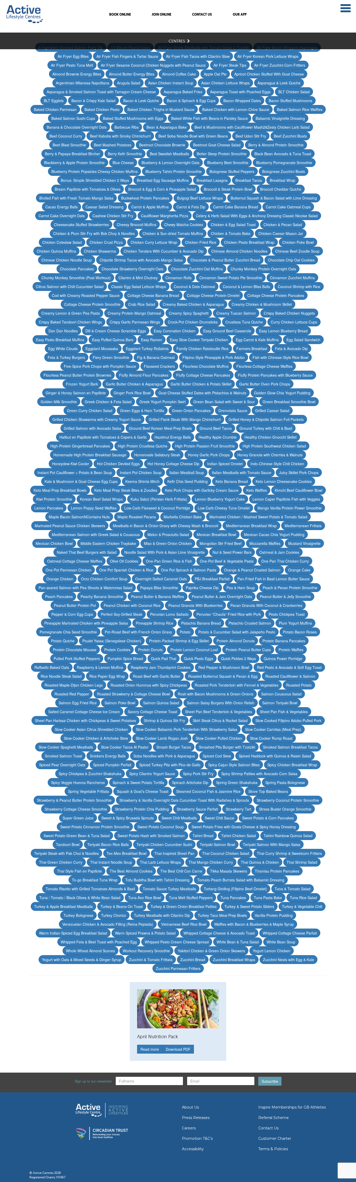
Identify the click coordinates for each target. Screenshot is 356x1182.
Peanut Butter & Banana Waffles (157, 596)
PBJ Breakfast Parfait (212, 578)
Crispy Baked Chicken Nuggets (289, 313)
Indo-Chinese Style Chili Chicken (277, 463)
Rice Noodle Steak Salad (61, 676)
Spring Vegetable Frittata (88, 791)
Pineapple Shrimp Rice (154, 623)
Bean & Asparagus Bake (166, 127)
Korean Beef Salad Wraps (101, 499)
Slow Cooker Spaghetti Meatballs (66, 747)
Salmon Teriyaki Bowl (279, 702)
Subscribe (270, 1081)
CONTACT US (202, 14)
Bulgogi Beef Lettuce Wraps (200, 198)
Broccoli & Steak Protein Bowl (228, 189)
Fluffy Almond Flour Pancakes (143, 375)
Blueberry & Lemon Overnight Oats (170, 162)
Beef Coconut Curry (66, 136)
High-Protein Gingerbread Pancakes (80, 446)
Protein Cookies (117, 649)
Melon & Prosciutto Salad (168, 534)
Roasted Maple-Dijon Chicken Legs (74, 685)
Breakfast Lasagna (212, 180)
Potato (185, 631)
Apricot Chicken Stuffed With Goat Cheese (269, 74)
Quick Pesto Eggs (198, 658)
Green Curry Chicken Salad (89, 410)
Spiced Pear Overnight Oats (62, 764)
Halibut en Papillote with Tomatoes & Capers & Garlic (103, 437)
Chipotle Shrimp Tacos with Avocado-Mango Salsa (141, 260)
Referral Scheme (273, 1117)
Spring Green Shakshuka (236, 782)
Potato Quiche (63, 640)
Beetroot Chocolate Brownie (162, 144)
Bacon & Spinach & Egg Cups (191, 100)
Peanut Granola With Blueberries (195, 605)
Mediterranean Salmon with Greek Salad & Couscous (96, 534)
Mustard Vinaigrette (304, 543)
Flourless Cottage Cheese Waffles (264, 366)
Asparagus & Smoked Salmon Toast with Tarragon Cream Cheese (101, 91)
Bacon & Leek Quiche (141, 100)
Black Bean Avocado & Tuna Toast (282, 153)
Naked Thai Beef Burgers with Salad (86, 552)
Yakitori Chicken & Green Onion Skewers (211, 950)
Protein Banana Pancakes (283, 640)
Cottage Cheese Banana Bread (153, 295)
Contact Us (268, 1128)
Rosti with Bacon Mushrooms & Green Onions (215, 693)
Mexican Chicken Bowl (54, 543)
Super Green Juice (78, 817)
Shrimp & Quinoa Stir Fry (164, 720)
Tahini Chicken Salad (238, 835)
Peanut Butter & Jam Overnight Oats (222, 596)
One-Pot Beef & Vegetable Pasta (227, 561)
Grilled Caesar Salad (272, 410)
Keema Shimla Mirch (142, 481)
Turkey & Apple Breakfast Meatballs (63, 906)
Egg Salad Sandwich (303, 339)
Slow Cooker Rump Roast (271, 738)
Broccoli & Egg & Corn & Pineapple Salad (162, 189)
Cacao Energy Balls (61, 206)
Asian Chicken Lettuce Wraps (225, 82)
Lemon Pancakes (48, 508)
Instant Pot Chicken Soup (141, 472)
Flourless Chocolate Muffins (206, 366)
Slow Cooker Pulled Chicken (219, 738)
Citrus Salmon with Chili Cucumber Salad (69, 286)
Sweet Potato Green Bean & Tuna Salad (77, 835)
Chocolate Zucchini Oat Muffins (197, 268)
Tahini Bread (203, 835)
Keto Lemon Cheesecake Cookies (284, 481)
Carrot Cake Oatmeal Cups (288, 206)
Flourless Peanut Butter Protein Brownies (77, 375)
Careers (189, 1128)
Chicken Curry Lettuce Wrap (154, 242)
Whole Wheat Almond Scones (90, 950)
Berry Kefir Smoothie (125, 153)
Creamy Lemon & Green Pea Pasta (70, 313)
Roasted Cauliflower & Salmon (290, 676)
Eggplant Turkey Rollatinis (147, 348)
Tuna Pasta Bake (268, 897)
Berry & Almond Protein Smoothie (276, 144)
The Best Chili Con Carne (181, 871)
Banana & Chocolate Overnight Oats (77, 127)
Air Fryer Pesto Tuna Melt (72, 65)
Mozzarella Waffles (264, 543)
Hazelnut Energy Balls (173, 437)
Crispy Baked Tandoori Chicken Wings (70, 322)
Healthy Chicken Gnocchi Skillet (270, 437)
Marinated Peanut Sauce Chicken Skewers (70, 525)
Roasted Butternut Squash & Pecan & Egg (222, 676)
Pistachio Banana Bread (201, 623)
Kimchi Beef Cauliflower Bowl (298, 490)
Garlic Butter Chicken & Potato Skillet (201, 384)
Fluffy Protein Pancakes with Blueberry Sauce (275, 375)
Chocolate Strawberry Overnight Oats (132, 268)
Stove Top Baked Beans (268, 791)
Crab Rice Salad (141, 304)
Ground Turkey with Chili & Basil (266, 428)
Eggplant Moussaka (101, 348)
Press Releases (196, 1117)
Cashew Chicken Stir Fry (113, 215)
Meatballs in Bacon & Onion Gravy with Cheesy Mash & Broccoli (165, 525)
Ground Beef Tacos (216, 428)
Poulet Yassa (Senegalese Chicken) (111, 640)
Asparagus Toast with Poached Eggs (240, 91)
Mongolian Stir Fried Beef (221, 543)
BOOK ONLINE (120, 14)
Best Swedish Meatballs (169, 153)
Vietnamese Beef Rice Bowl (183, 924)
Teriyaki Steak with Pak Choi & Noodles (66, 853)
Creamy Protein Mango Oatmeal (134, 313)
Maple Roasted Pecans (137, 516)
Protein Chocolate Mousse (74, 649)
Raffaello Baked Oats (51, 667)
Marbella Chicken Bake (183, 516)
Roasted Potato (299, 685)
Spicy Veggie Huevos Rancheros (78, 782)
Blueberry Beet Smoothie (227, 162)
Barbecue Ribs (126, 127)
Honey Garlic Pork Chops (209, 454)
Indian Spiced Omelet (225, 463)
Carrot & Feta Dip (190, 206)
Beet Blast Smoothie (69, 144)
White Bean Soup (281, 941)
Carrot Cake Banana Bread (235, 206)
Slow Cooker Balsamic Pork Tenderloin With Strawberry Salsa (186, 729)
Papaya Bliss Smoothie (159, 587)
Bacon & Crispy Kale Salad (93, 100)
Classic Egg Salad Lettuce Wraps (138, 286)
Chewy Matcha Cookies (183, 224)
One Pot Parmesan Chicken (68, 570)
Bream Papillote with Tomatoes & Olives (87, 189)
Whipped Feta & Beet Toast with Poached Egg (99, 941)
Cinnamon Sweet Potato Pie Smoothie (230, 277)
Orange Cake (299, 570)
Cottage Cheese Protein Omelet (213, 295)
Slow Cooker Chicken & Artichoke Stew (96, 738)
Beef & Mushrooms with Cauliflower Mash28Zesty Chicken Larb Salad (252, 127)
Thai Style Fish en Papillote (79, 871)
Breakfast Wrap (282, 180)
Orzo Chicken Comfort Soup (104, 578)
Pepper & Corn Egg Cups (72, 614)
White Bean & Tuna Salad (238, 941)
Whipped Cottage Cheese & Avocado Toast (219, 933)
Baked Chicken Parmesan (55, 109)
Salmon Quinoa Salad (161, 702)
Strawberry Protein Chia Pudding (142, 809)
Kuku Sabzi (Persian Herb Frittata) (159, 499)
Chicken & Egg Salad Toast (233, 224)
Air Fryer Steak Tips (229, 65)
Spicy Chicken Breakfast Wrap (292, 764)
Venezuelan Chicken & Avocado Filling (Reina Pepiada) (107, 924)
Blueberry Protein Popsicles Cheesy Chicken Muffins (94, 171)
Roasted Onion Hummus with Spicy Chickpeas (149, 685)
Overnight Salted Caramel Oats (161, 578)
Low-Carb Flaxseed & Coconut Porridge (157, 508)
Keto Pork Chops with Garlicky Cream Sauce (201, 490)
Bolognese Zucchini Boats (283, 171)
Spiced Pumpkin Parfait (112, 764)
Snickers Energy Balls (108, 755)
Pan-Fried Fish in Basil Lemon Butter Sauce (273, 578)
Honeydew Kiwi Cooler (70, 463)
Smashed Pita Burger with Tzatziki (227, 747)
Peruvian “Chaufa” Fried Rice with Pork (229, 614)
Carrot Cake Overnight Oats (62, 215)
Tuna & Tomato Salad (292, 888)
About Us (190, 1107)
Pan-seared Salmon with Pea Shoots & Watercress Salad (85, 587)
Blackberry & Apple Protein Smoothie (74, 162)
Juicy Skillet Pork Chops (298, 472)
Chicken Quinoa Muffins (56, 251)
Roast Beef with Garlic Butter (156, 676)
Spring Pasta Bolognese (285, 782)
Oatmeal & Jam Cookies (279, 552)
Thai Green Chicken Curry (60, 862)
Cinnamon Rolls (178, 277)
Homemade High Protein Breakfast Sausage (89, 454)
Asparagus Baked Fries (183, 91)
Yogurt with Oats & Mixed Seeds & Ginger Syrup (81, 959)
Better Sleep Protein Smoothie (222, 153)
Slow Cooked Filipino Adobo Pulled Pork (288, 720)
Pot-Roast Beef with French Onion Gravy (138, 631)
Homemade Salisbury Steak (157, 454)
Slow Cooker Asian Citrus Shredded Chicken (91, 729)
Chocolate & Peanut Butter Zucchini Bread (225, 260)
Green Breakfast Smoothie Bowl (289, 401)
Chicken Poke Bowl (298, 242)
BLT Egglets (54, 100)
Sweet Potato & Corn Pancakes (268, 817)
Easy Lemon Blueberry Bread (283, 330)
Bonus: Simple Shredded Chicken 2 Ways (95, 180)
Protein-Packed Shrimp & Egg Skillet (179, 640)
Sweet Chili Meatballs (179, 817)
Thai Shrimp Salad (302, 862)
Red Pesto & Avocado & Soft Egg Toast (289, 667)
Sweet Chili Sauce (219, 817)
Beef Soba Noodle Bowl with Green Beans (193, 136)
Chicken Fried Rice (200, 242)
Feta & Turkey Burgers (66, 357)
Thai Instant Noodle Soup (111, 862)
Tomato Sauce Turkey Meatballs (169, 888)
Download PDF (178, 1049)
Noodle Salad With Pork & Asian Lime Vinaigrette (164, 552)
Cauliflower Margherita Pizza (164, 215)
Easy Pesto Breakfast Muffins (60, 339)
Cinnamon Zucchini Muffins (292, 277)
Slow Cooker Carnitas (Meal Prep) (273, 729)
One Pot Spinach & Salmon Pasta (188, 570)
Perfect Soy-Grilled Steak (121, 614)
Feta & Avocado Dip (291, 348)
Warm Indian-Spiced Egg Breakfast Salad (73, 933)
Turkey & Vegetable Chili (302, 906)
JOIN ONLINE (161, 14)
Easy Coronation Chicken (174, 330)
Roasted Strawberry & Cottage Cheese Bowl (133, 693)
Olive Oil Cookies (124, 561)
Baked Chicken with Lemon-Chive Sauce (235, 109)
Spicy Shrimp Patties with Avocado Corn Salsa (259, 773)
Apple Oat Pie (215, 74)
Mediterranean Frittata (303, 525)
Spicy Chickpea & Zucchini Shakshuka (90, 773)
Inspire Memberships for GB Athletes (292, 1107)
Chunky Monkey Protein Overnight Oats (263, 268)
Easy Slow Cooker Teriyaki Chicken (199, 339)
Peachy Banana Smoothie (102, 596)
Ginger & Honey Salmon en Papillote (76, 392)
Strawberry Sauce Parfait (197, 809)
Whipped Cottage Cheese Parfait (290, 933)
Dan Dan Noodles (63, 330)
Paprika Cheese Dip (202, 587)
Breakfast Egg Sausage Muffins (163, 180)
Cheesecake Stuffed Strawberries (81, 224)
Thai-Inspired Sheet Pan (174, 853)
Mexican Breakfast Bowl (216, 534)
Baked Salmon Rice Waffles (299, 109)
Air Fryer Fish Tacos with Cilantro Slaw (198, 56)
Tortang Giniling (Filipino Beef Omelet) (235, 888)
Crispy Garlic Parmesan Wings (135, 322)
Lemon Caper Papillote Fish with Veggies (286, 499)
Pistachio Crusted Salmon (250, 623)
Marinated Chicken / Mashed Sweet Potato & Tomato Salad (258, 516)
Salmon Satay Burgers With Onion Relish (220, 702)
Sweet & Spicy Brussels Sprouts (127, 817)
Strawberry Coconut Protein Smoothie (288, 800)
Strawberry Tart (238, 809)
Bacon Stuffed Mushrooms (290, 100)
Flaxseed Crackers (159, 366)
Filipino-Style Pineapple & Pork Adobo (213, 357)
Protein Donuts (150, 649)
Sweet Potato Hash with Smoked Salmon (151, 835)
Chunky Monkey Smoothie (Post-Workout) (76, 277)
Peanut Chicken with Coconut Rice (132, 605)
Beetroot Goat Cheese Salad (217, 144)
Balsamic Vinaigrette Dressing (280, 118)
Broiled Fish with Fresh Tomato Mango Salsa (76, 198)
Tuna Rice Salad (303, 897)
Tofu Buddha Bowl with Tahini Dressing (157, 879)
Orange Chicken (59, 578)
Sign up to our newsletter (93, 1081)
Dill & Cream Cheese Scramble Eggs (115, 330)
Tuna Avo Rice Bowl (144, 897)
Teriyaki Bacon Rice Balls (108, 844)
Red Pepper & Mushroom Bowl (223, 667)
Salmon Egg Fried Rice (78, 702)
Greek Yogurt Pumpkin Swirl (162, 401)
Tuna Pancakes (233, 897)
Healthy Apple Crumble (218, 437)
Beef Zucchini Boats (290, 136)
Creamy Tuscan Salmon (236, 313)
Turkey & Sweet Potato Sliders (249, 906)
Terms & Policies (273, 1149)
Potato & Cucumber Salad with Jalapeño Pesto (236, 631)
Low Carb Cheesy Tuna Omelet (224, 508)
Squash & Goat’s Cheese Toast (142, 791)
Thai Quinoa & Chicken (260, 862)
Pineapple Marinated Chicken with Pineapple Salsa (86, 623)
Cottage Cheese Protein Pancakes (275, 295)
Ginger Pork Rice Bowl (132, 392)
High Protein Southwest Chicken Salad (274, 446)
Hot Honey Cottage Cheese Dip (173, 463)
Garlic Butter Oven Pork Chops (264, 384)
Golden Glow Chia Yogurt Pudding (282, 392)
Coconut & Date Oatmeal (194, 286)
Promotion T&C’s (197, 1138)
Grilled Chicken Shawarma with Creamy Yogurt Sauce (96, 419)
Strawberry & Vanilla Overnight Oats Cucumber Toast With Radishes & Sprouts (184, 800)
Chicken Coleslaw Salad (62, 242)
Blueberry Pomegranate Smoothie (284, 162)
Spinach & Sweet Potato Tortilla (138, 782)
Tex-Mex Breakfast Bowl (126, 853)
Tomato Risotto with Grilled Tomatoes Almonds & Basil (90, 888)
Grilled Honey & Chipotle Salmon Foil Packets (266, 419)
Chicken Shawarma (100, 251)
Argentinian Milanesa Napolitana (82, 82)
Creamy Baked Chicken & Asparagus (193, 304)
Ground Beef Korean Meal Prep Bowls (160, 428)
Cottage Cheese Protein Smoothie (92, 304)
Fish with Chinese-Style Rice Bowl (280, 357)
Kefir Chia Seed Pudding (187, 481)
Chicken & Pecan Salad (282, 224)
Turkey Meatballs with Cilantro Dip (162, 915)
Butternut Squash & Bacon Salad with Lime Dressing (274, 198)
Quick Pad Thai (163, 658)
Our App (240, 14)
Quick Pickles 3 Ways (238, 658)
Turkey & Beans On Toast (122, 906)
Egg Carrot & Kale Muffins (257, 339)
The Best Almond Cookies (131, 871)
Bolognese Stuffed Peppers (232, 171)
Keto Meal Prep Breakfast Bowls (60, 490)
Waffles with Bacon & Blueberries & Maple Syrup (254, 924)
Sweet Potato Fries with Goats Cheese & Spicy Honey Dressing (244, 826)
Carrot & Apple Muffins (150, 206)
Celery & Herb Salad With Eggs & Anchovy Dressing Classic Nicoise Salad (257, 215)
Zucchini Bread (192, 959)
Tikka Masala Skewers (228, 871)
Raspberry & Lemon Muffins (100, 667)
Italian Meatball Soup (186, 472)
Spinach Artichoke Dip (190, 782)
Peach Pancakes (59, 596)
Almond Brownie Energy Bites (76, 74)
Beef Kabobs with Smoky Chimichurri (120, 136)
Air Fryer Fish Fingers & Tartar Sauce (127, 56)
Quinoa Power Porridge (283, 658)
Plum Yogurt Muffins (295, 623)
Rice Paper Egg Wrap (107, 676)
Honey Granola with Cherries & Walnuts (270, 454)
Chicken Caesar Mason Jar (280, 233)
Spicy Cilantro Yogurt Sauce (152, 773)
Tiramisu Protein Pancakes (277, 871)
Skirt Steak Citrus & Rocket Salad (220, 720)
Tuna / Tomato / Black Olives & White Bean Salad (79, 897)
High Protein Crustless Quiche (142, 446)
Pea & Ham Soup (240, 587)
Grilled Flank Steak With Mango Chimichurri (185, 419)
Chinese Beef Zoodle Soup (297, 251)
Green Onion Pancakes (191, 410)
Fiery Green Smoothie (111, 357)
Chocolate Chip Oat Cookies (291, 260)
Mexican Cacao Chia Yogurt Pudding (274, 534)
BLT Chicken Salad (294, 91)
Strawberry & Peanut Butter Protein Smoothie (74, 800)
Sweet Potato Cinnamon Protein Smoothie (95, 826)
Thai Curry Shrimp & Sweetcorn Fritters (289, 853)
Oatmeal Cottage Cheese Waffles (74, 561)
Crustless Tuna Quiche (244, 322)
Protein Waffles (291, 649)
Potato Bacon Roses (300, 631)
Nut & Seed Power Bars (232, 552)
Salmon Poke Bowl (120, 702)
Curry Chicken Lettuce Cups (294, 322)
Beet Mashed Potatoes (112, 144)
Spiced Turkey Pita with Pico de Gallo (169, 764)
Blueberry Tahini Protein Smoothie (173, 171)
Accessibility (193, 1149)
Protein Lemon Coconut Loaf (194, 649)
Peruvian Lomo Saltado (169, 614)
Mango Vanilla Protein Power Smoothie (289, 508)
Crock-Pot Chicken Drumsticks (193, 322)
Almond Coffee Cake (179, 74)
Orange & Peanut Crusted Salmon (252, 570)
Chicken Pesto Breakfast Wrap (249, 242)
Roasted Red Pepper (71, 693)
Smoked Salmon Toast (63, 755)
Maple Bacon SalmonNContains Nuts (79, 516)
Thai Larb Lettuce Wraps (160, 862)
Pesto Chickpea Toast (287, 614)
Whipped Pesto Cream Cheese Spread (177, 941)
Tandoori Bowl (67, 844)
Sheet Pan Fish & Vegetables (284, 711)
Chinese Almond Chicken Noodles (239, 251)
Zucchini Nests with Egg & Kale (288, 959)
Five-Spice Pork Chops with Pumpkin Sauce (100, 366)
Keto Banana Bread (232, 481)
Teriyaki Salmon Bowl (217, 844)
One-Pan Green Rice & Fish (169, 561)
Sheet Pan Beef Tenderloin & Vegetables (218, 711)
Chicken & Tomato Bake (230, 233)
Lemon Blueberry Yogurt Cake (220, 499)
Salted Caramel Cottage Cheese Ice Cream (84, 711)
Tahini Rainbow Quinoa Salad (288, 835)
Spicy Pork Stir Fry (198, 773)
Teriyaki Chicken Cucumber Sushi (164, 844)
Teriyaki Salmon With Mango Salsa (271, 844)
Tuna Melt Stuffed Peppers (191, 897)
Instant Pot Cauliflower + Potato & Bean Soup (75, 472)
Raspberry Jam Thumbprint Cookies (161, 667)
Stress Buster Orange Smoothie (285, 809)
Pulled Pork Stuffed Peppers (77, 658)
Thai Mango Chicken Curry (211, 862)
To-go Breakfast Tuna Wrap (95, 879)
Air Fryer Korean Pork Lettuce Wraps (267, 56)
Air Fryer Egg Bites (73, 56)
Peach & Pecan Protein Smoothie (290, 587)
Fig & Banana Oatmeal (156, 357)
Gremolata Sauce (232, 410)
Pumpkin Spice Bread (125, 658)
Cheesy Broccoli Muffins (136, 224)
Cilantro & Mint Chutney (138, 277)
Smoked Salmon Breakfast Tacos (290, 747)
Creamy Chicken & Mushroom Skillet (262, 304)
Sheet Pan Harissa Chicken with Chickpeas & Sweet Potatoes (85, 720)
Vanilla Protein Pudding (274, 915)
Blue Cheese (123, 162)
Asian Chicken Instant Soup (170, 82)
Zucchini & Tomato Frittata (151, 959)
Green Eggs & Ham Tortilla (142, 410)
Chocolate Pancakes (77, 268)
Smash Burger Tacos (173, 747)
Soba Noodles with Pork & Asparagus (164, 755)
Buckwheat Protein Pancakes (145, 198)
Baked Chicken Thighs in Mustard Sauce (160, 109)
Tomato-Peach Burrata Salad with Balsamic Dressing (240, 879)
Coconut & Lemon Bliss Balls (246, 286)
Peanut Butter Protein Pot (75, 605)
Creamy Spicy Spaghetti (188, 313)
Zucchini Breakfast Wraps (234, 959)
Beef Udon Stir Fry (251, 136)
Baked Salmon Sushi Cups (73, 118)
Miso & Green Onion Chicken (168, 543)
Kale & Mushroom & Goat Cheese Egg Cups (81, 481)
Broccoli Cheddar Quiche (280, 189)
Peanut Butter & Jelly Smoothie (285, 596)
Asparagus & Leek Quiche (278, 82)
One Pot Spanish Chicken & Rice (126, 570)
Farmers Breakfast (251, 348)
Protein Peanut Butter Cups (248, 649)
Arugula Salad (128, 82)
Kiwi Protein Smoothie (54, 499)
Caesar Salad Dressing (104, 206)
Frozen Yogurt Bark (82, 384)
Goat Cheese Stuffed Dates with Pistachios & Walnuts (202, 392)
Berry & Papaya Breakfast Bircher (72, 153)
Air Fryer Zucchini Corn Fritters (279, 65)
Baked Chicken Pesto (102, 109)
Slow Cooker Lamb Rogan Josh (162, 738)
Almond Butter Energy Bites (131, 74)
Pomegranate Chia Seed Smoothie (68, 631)
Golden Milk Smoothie (59, 401)
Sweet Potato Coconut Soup (160, 826)
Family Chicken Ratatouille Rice (202, 348)
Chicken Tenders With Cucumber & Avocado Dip (164, 251)
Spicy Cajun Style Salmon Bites (234, 764)
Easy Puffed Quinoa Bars (112, 339)
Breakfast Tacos (248, 180)
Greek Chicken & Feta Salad (108, 401)
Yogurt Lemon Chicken (271, 950)
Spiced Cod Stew (217, 755)
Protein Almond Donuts (236, 640)
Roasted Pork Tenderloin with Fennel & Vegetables (236, 685)
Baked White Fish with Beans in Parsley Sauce (209, 118)
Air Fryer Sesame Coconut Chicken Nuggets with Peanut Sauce (153, 65)
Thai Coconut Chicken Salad (225, 853)
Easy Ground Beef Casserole (227, 330)
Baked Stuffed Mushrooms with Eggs (133, 118)
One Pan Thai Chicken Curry (285, 561)
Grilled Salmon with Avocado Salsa (92, 428)
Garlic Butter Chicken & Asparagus (134, 384)
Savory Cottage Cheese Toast (152, 711)
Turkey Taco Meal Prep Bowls (222, 915)
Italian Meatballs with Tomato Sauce (241, 472)
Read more (149, 1049)
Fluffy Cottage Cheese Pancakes (203, 375)
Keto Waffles (256, 490)
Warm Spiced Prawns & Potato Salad (145, 933)
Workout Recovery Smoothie (146, 950)
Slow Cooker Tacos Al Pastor (125, 747)
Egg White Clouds (63, 348)
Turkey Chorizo (113, 915)
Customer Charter (274, 1138)
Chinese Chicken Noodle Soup (66, 260)
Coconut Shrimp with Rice (299, 286)
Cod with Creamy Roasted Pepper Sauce (86, 295)
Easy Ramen (151, 339)
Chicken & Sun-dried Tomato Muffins (173, 233)
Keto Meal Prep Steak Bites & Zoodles (125, 490)
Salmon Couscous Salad (281, 693)
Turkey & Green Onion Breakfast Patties (184, 906)
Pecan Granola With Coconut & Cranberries (266, 605)
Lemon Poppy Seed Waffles (93, 508)
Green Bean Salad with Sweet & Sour (224, 401)
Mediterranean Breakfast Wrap (251, 525)
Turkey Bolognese (78, 915)
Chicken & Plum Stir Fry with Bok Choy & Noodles (94, 233)
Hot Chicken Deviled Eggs (118, 463)
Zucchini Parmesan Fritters (178, 968)
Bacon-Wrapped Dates (242, 100)
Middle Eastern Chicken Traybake (108, 543)
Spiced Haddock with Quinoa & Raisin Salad (275, 755)
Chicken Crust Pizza (106, 242)
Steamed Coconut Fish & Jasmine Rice (208, 791)
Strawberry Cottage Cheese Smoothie (76, 809)
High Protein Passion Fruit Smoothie (205, 446)
